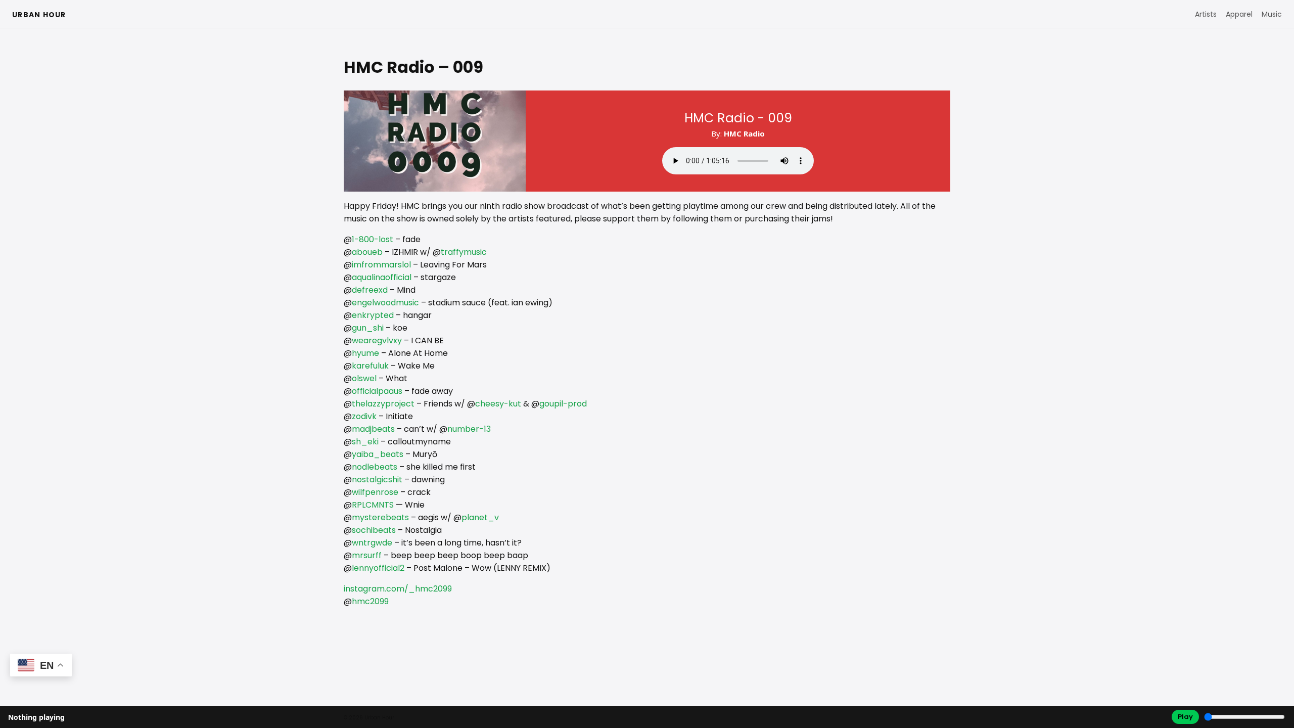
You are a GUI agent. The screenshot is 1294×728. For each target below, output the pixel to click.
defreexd (370, 290)
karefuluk (370, 366)
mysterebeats (380, 517)
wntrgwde (372, 543)
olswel (364, 378)
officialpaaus (377, 391)
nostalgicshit (377, 479)
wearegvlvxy (377, 340)
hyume (365, 353)
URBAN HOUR (39, 15)
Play (1185, 716)
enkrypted (373, 315)
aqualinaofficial (381, 277)
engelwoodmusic (385, 302)
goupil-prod (563, 404)
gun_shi (368, 328)
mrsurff (367, 555)
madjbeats (373, 429)
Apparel (1239, 14)
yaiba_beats (377, 454)
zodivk (364, 416)
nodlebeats (374, 467)
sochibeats (374, 530)
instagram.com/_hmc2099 (398, 589)
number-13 (469, 429)
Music (1272, 14)
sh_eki (365, 441)
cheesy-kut (498, 404)
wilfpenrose (375, 492)
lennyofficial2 (378, 568)
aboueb (367, 252)
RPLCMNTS (373, 505)
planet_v (480, 517)
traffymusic (464, 252)
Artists (1206, 14)
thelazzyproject (383, 404)
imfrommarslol (381, 264)
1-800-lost (372, 239)
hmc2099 (370, 601)
